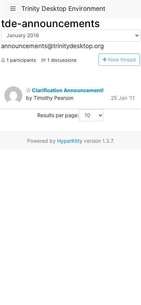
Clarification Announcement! (67, 90)
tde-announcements (50, 23)
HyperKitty (69, 141)
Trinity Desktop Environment (63, 8)
